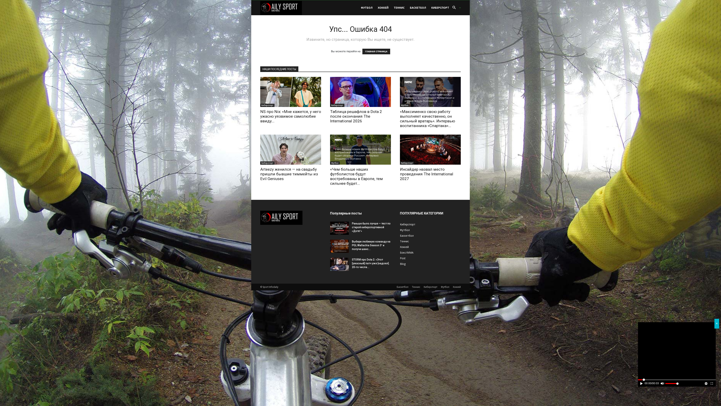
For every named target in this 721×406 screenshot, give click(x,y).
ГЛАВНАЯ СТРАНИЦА (376, 51)
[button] (455, 8)
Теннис (399, 7)
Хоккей (383, 7)
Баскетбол (418, 7)
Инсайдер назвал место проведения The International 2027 (426, 174)
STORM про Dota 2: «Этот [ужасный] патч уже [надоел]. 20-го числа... (371, 263)
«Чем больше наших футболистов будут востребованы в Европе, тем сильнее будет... (356, 176)
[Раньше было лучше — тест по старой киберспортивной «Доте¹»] (339, 228)
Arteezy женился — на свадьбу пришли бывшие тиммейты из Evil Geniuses (289, 174)
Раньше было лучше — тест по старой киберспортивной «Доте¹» (371, 227)
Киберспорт (440, 7)
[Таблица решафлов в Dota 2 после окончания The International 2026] (360, 92)
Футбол (367, 7)
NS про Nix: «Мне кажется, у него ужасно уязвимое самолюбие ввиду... (290, 116)
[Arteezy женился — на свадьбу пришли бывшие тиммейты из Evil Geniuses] (290, 150)
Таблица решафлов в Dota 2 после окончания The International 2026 (356, 116)
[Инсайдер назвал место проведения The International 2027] (430, 150)
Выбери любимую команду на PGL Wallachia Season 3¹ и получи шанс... (371, 245)
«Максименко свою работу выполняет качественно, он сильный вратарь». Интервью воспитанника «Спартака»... (427, 118)
